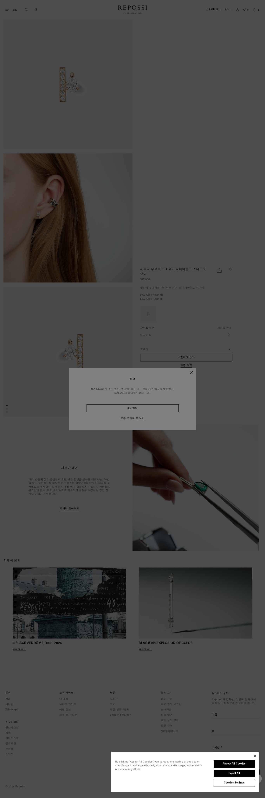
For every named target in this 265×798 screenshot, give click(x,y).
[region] (185, 771)
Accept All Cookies (234, 764)
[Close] (255, 756)
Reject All (234, 773)
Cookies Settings (234, 783)
